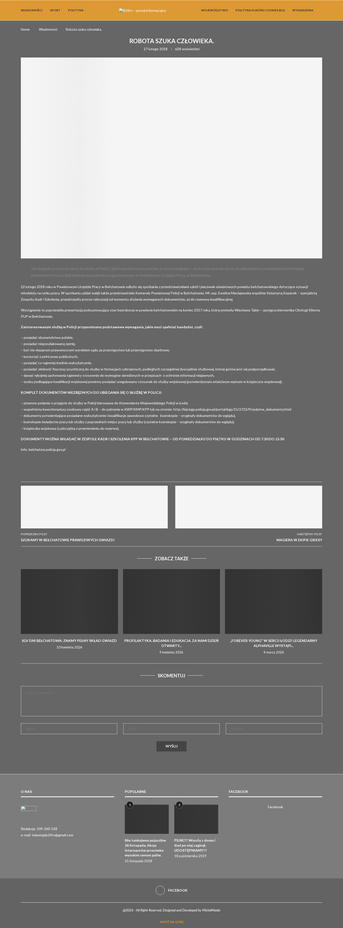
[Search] (319, 10)
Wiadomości (31, 10)
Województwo (214, 10)
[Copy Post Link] (108, 470)
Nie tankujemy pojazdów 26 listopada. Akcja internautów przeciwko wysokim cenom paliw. (145, 847)
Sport (55, 10)
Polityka (76, 10)
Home (25, 29)
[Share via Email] (120, 470)
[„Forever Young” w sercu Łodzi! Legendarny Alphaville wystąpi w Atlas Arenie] (273, 601)
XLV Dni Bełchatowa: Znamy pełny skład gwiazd (69, 640)
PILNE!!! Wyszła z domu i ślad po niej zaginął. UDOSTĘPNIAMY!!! (194, 845)
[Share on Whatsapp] (84, 470)
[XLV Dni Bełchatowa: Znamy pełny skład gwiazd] (69, 601)
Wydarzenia (302, 10)
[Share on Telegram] (96, 470)
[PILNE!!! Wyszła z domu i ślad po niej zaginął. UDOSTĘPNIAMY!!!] (196, 819)
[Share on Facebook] (72, 470)
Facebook (275, 807)
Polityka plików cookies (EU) (260, 10)
